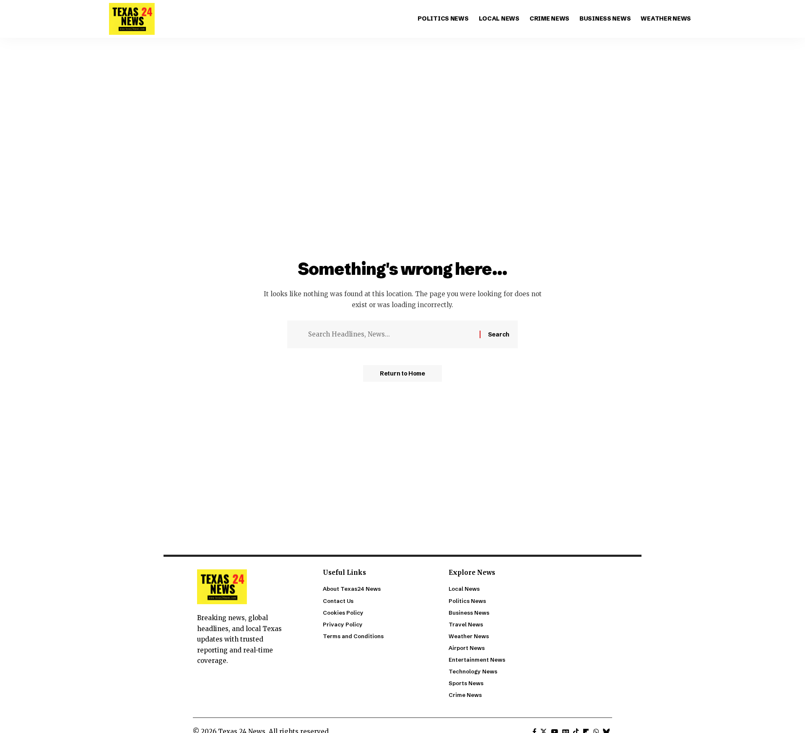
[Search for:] (391, 334)
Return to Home (402, 373)
